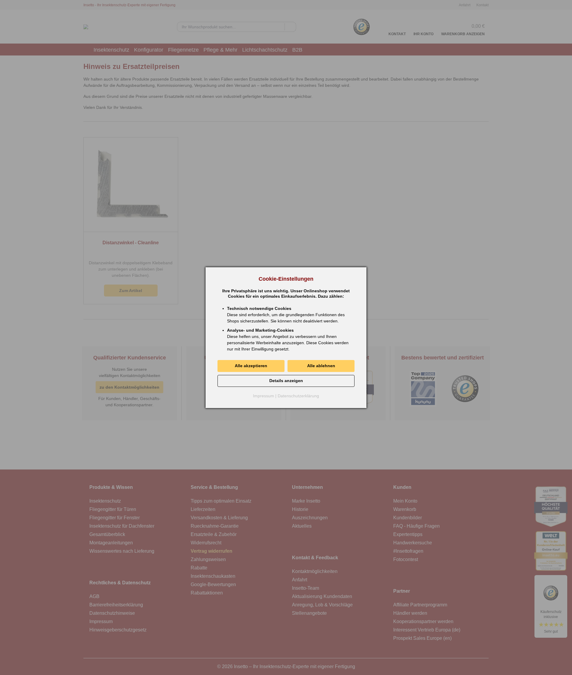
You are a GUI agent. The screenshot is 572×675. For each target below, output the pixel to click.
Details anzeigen (286, 380)
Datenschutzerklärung (298, 395)
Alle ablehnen (321, 365)
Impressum (263, 395)
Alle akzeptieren (251, 365)
